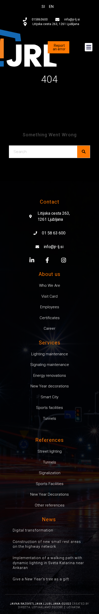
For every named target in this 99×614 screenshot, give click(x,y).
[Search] (83, 152)
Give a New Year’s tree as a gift (41, 579)
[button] (88, 47)
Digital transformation (33, 530)
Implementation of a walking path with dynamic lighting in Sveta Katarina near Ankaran (48, 563)
